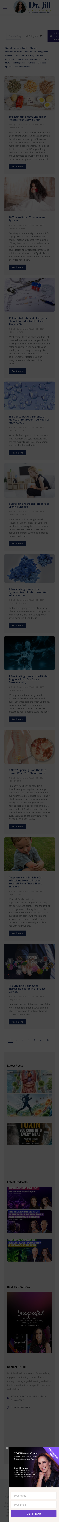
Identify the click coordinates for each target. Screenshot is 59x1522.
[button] (7, 1448)
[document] (29, 761)
